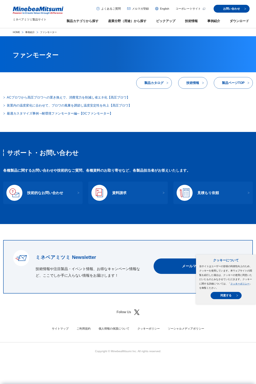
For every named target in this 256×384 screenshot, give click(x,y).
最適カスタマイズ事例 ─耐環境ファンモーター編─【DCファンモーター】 (60, 113)
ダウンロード (239, 21)
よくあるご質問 (111, 8)
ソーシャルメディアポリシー (186, 328)
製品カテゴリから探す (83, 21)
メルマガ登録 (140, 8)
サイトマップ (60, 328)
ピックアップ (165, 21)
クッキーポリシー (240, 283)
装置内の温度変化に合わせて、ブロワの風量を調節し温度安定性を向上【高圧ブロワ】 (69, 105)
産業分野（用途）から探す (127, 21)
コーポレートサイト (188, 8)
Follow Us (124, 312)
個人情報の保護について (114, 328)
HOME (16, 32)
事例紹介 (213, 21)
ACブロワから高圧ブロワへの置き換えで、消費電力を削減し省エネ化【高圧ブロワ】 (68, 97)
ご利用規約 (84, 328)
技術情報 (191, 21)
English (164, 8)
